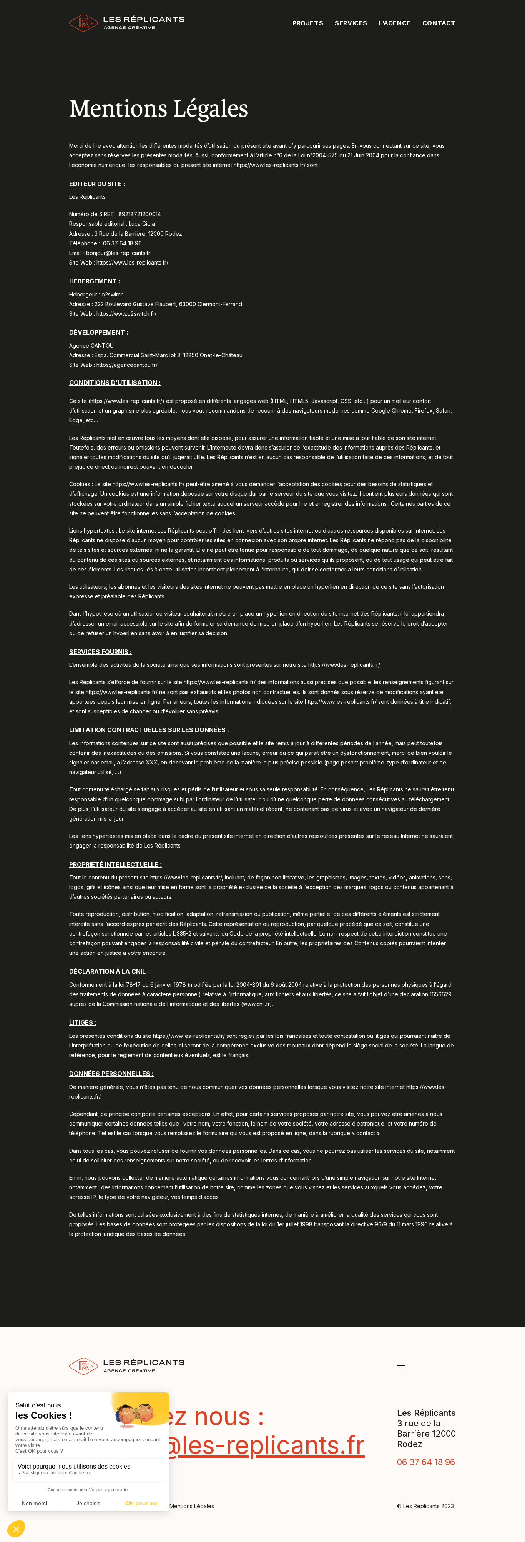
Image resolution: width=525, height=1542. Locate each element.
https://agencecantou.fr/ (127, 364)
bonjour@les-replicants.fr (118, 253)
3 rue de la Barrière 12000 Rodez (426, 1433)
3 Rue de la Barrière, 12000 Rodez (138, 233)
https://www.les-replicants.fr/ (270, 165)
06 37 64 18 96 (122, 243)
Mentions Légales (191, 1506)
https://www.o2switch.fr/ (126, 313)
